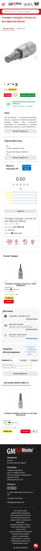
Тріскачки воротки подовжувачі (19, 475)
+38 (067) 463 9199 (14, 498)
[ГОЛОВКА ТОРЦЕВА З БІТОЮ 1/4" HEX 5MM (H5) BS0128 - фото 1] (20, 52)
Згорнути (20, 211)
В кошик (8, 95)
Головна (10, 460)
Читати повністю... (20, 131)
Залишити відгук (26, 168)
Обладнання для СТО (15, 479)
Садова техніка (13, 477)
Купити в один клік (28, 95)
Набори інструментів (15, 470)
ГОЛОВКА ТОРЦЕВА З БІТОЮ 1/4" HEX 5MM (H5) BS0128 (20, 414)
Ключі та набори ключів (16, 473)
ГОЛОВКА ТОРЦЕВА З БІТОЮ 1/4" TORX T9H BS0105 (20, 284)
